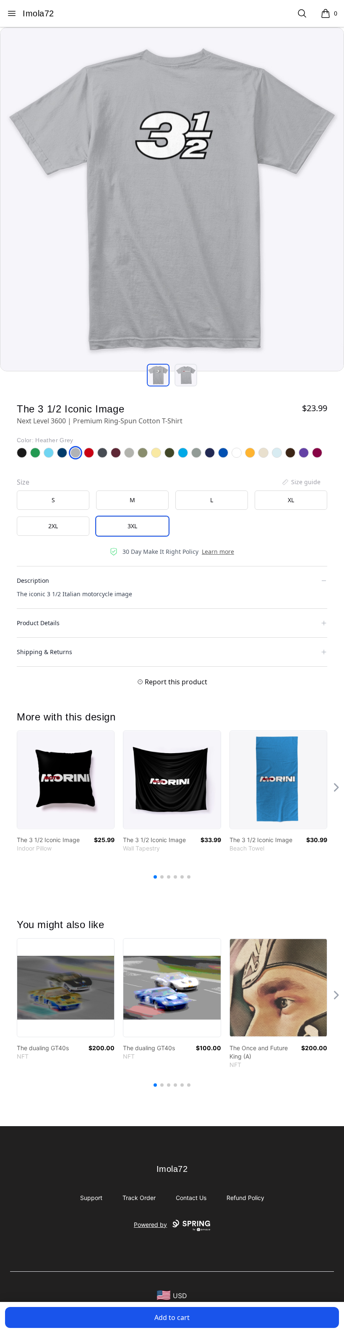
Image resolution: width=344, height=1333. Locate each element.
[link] (65, 780)
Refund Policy (245, 1197)
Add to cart (172, 1317)
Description (33, 580)
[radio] (53, 500)
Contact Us (191, 1197)
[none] (301, 482)
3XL (132, 526)
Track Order (139, 1197)
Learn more (218, 552)
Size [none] (23, 482)
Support (91, 1197)
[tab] (158, 375)
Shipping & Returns (44, 652)
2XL (53, 526)
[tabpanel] (172, 199)
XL (291, 500)
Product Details (38, 623)
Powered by (150, 1224)
